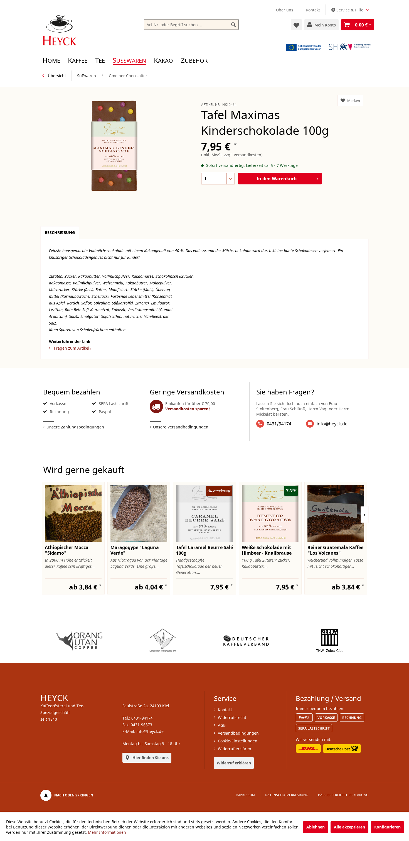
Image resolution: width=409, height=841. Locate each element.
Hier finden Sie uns (150, 757)
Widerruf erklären (234, 748)
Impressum (245, 795)
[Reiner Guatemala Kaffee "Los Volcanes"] (335, 513)
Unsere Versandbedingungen (180, 427)
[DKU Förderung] (328, 47)
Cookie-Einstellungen (237, 741)
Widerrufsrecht (232, 717)
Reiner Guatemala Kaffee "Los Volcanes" (335, 550)
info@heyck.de (332, 424)
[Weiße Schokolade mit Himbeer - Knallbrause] (270, 513)
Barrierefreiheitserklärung (343, 795)
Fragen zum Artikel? (72, 348)
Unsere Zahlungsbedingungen (75, 427)
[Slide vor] (364, 514)
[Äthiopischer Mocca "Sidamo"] (73, 513)
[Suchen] (233, 24)
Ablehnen (315, 827)
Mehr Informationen (107, 832)
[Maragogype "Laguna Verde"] (138, 513)
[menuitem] (284, 9)
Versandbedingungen (238, 733)
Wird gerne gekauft (83, 470)
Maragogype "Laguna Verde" (134, 550)
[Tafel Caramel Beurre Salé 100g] (204, 513)
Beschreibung (60, 232)
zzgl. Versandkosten (242, 154)
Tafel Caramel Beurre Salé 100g (204, 550)
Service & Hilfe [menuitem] (349, 10)
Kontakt (313, 10)
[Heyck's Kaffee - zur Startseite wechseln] (59, 30)
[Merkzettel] (296, 24)
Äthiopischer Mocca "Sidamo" (66, 550)
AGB (222, 725)
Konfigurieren (387, 827)
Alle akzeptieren (349, 827)
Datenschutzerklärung (286, 795)
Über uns (284, 10)
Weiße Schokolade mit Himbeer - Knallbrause (267, 550)
